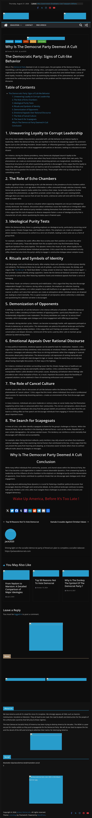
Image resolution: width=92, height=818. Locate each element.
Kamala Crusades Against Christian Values (68, 522)
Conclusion (17, 125)
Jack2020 (23, 51)
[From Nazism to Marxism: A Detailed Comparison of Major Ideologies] (16, 572)
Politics (33, 41)
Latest (26, 41)
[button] (20, 25)
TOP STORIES (41, 41)
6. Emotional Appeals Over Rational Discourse (31, 112)
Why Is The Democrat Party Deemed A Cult (30, 122)
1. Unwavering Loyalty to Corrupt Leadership (31, 96)
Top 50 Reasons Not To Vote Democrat (22, 522)
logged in (18, 614)
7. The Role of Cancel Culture (24, 116)
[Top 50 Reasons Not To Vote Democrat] (46, 572)
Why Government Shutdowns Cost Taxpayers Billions (57, 4)
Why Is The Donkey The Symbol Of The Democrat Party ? (75, 583)
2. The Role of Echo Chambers (24, 100)
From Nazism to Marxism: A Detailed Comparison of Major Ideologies (15, 588)
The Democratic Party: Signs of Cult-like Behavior (29, 93)
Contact (29, 25)
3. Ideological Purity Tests (23, 103)
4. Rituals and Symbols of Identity (26, 106)
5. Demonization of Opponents (25, 109)
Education (14, 25)
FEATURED (18, 41)
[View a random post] (86, 25)
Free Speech (41, 25)
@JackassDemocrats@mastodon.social (25, 763)
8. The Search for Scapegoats (24, 119)
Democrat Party (20, 67)
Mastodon (7, 763)
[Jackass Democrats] (6, 25)
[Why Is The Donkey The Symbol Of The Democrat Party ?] (75, 572)
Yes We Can (19, 270)
